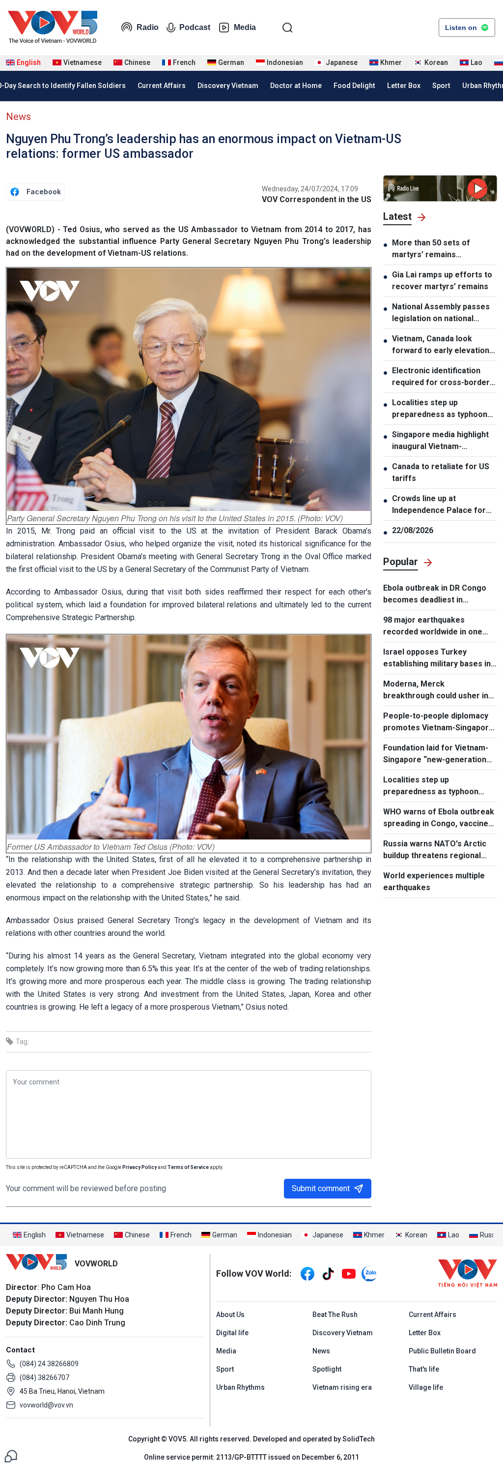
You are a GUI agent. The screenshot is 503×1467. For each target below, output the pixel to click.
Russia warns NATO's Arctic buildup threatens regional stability (434, 850)
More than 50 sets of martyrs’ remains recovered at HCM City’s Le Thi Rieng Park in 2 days (443, 249)
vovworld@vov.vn (46, 1405)
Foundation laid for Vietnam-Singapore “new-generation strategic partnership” (435, 754)
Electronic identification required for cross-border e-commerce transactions (441, 377)
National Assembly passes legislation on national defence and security (441, 313)
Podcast (194, 27)
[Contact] (11, 1455)
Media (245, 27)
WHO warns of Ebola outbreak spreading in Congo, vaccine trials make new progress (438, 818)
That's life (424, 1369)
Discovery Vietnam (227, 86)
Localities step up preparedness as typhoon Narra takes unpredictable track (440, 409)
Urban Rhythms (240, 1387)
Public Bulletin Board (442, 1351)
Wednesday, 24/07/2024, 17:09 (310, 189)
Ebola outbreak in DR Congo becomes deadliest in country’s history (434, 594)
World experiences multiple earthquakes (434, 881)
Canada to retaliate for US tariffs (440, 472)
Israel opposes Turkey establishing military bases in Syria (437, 658)
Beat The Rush (335, 1314)
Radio (148, 27)
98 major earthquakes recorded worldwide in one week (432, 626)
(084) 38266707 (44, 1377)
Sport (441, 86)
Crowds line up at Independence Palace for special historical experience (439, 505)
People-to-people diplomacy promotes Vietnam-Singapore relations (438, 722)
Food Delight (354, 86)
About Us (230, 1314)
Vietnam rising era (342, 1387)
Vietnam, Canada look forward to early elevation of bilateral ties (440, 345)
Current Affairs (162, 86)
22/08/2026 (412, 530)
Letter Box (403, 86)
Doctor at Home (296, 86)
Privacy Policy (139, 1167)
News (18, 116)
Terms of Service (188, 1167)
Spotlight (326, 1369)
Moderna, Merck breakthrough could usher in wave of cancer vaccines (435, 690)
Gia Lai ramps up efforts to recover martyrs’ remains (442, 280)
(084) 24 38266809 (49, 1364)
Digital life (232, 1333)
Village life (426, 1387)
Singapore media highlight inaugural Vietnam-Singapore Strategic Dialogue (440, 441)
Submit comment (321, 1188)
